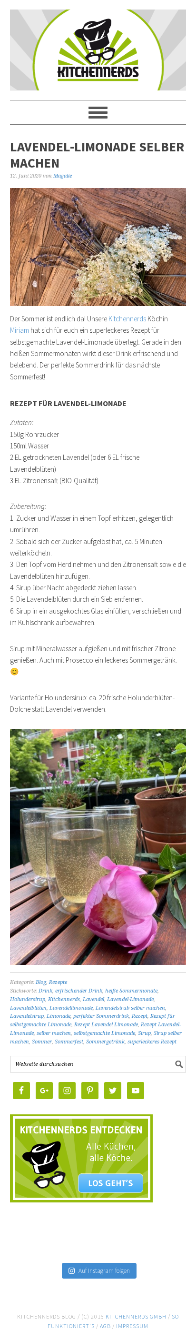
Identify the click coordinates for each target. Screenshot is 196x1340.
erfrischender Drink (78, 991)
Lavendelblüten (28, 1008)
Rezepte (58, 982)
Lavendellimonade (71, 1008)
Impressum (132, 1326)
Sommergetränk (105, 1042)
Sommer (42, 1042)
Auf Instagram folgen (104, 1271)
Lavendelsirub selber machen (130, 1008)
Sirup (144, 1033)
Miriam (19, 330)
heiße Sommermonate (131, 991)
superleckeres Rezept (151, 1042)
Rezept (139, 1016)
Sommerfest (69, 1042)
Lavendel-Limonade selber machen (97, 154)
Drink (45, 991)
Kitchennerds (98, 58)
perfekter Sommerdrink (101, 1016)
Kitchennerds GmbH (136, 1316)
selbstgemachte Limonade (104, 1033)
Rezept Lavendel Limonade (106, 1025)
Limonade (58, 1016)
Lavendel (93, 999)
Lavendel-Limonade (130, 999)
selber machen (54, 1033)
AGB (105, 1326)
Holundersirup (27, 999)
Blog (41, 982)
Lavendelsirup (27, 1016)
